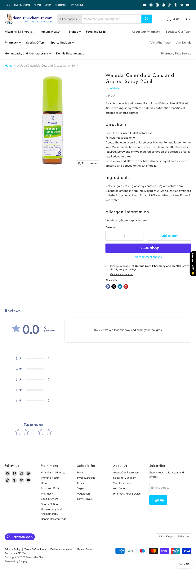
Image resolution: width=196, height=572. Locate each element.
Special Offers (35, 42)
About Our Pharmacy (146, 32)
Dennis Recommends (70, 53)
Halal (7, 4)
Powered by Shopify (16, 561)
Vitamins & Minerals (19, 32)
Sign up (158, 500)
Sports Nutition (61, 42)
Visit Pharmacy (160, 42)
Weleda (114, 88)
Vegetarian (60, 4)
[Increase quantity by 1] (139, 236)
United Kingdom (171, 536)
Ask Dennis (183, 42)
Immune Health (50, 32)
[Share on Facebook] (107, 286)
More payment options (148, 256)
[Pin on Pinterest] (125, 286)
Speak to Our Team (178, 32)
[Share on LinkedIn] (120, 286)
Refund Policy (85, 549)
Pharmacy (12, 42)
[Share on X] (113, 286)
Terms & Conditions (35, 549)
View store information (121, 274)
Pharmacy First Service (176, 53)
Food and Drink (96, 32)
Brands (74, 32)
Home (8, 65)
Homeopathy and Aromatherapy (27, 53)
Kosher (37, 4)
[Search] (146, 19)
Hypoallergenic (22, 4)
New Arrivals (76, 4)
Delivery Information (61, 549)
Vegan (48, 4)
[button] (174, 19)
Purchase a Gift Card (16, 553)
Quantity (110, 227)
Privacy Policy (12, 549)
